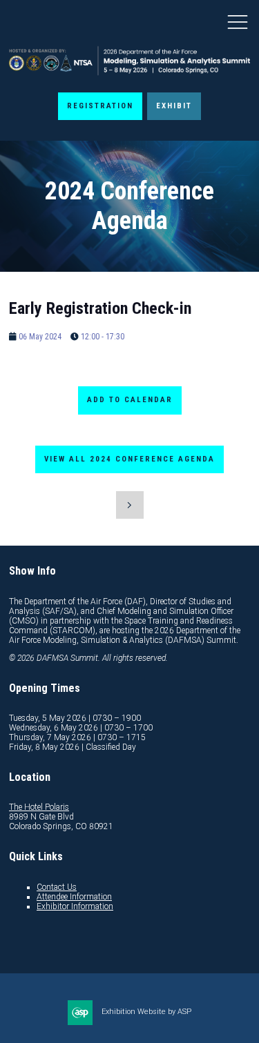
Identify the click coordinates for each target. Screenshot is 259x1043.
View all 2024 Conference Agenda (129, 459)
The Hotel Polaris (39, 807)
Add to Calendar (130, 399)
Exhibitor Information (75, 906)
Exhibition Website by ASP (146, 1011)
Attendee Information (74, 897)
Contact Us (57, 887)
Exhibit (174, 105)
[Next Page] (130, 505)
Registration (100, 105)
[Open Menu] (237, 21)
